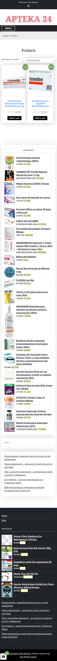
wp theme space (28, 656)
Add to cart (14, 118)
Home (5, 35)
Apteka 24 (28, 18)
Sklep (4, 515)
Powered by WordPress (19, 653)
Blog (4, 520)
